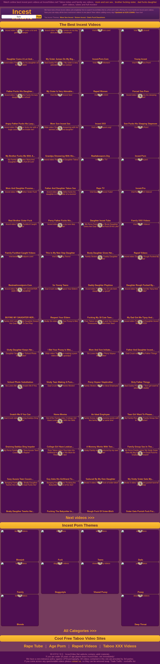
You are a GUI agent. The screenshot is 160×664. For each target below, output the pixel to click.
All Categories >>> (80, 631)
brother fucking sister (125, 2)
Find (39, 17)
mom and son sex (104, 2)
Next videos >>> (80, 517)
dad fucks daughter (147, 2)
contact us (76, 661)
